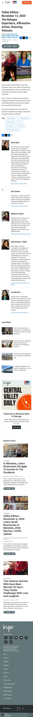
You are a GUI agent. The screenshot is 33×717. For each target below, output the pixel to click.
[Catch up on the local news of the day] (16, 395)
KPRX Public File (7, 691)
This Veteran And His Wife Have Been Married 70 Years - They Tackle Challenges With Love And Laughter (15, 589)
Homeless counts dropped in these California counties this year (22, 355)
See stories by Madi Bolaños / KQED (20, 283)
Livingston (10, 126)
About (5, 654)
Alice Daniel (15, 191)
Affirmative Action (13, 130)
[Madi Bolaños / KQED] (5, 244)
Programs (6, 658)
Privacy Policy (7, 680)
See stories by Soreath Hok (19, 312)
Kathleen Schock (10, 36)
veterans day (11, 122)
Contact (5, 669)
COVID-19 (21, 126)
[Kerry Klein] (5, 145)
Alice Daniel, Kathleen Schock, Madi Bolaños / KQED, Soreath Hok (15, 538)
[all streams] (31, 715)
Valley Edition (11, 118)
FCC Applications (7, 687)
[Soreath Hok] (5, 295)
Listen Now (16, 427)
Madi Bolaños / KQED (10, 36)
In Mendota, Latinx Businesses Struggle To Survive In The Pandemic (15, 468)
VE (20, 122)
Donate (27, 2)
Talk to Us (6, 672)
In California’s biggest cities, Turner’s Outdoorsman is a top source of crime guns (22, 368)
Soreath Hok (14, 37)
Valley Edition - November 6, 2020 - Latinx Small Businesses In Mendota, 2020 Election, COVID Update (14, 524)
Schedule (5, 661)
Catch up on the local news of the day (16, 415)
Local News (6, 461)
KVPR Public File (7, 695)
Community (6, 578)
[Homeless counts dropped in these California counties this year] (7, 356)
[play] (3, 715)
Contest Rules (7, 698)
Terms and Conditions (9, 684)
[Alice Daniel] (5, 194)
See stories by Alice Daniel (19, 206)
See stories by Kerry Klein (19, 184)
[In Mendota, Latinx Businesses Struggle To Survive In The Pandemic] (15, 450)
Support (5, 676)
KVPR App (6, 665)
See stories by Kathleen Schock (21, 234)
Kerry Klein (11, 34)
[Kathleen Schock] (5, 216)
